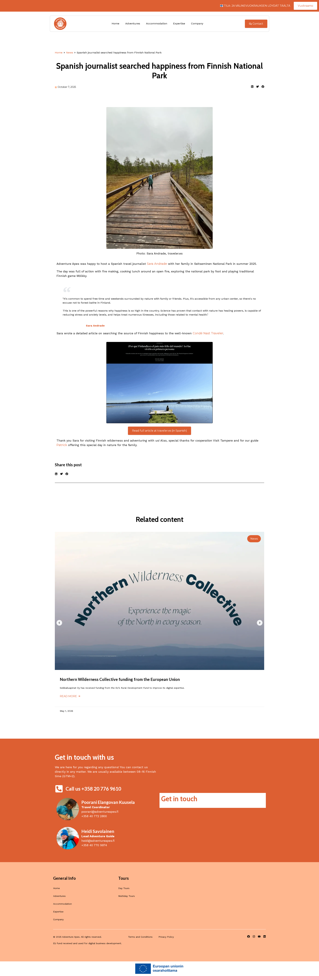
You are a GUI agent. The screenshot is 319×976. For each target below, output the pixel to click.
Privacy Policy (166, 936)
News (69, 52)
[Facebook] (248, 936)
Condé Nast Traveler (208, 333)
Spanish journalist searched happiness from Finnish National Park (159, 70)
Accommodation (156, 23)
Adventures (132, 23)
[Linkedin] (264, 936)
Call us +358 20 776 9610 (93, 789)
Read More (69, 696)
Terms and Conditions (140, 936)
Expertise (179, 23)
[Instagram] (254, 936)
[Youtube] (259, 936)
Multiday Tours (126, 896)
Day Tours (123, 888)
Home (115, 23)
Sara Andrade (157, 264)
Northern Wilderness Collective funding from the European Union (120, 679)
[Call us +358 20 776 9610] (59, 789)
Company (197, 23)
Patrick (61, 445)
